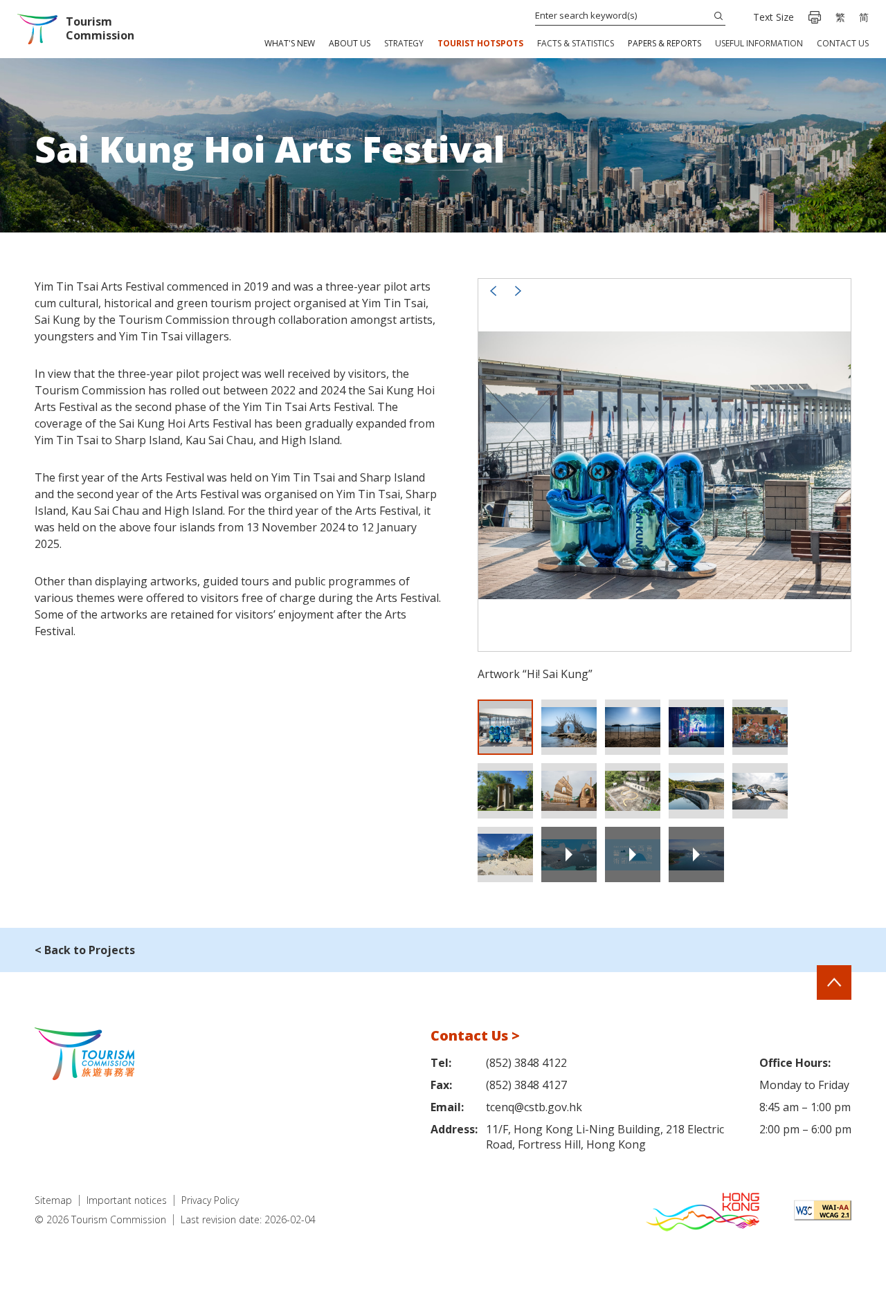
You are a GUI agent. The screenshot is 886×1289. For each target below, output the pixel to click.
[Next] (517, 290)
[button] (289, 44)
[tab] (505, 727)
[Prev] (492, 290)
